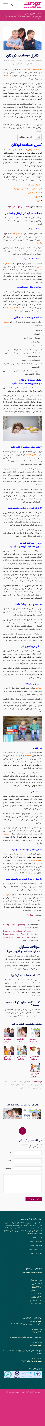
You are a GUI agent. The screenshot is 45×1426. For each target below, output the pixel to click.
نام (9, 1152)
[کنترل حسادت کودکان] (22, 38)
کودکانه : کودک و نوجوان (27, 1392)
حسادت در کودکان (15, 60)
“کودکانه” (31, 915)
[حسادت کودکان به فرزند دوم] (31, 1113)
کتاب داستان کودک (35, 1249)
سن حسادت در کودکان (28, 1088)
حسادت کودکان (21, 1084)
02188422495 (37, 1329)
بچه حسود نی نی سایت (25, 1081)
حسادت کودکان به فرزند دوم (19, 206)
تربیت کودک (37, 1237)
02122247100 (37, 1342)
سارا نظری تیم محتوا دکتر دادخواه (22, 64)
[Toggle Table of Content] (36, 138)
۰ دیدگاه (27, 60)
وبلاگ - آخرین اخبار (33, 13)
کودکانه (22, 1222)
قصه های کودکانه (36, 1245)
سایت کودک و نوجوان (33, 1222)
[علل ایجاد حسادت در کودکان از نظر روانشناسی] (12, 1113)
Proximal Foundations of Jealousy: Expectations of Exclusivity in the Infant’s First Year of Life (20, 934)
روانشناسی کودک (36, 1241)
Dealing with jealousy (14, 924)
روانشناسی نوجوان (35, 1253)
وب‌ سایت (8, 1168)
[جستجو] (12, 5)
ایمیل (9, 1160)
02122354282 (37, 1358)
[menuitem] (12, 5)
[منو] (6, 5)
